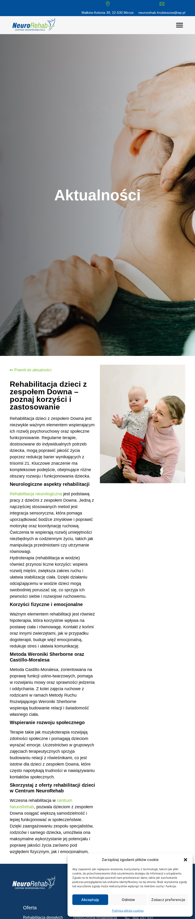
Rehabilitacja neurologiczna (36, 494)
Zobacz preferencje (168, 899)
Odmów (128, 899)
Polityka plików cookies (128, 910)
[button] (185, 859)
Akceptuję (90, 899)
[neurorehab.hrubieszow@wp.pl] (162, 4)
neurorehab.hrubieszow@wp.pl (161, 12)
